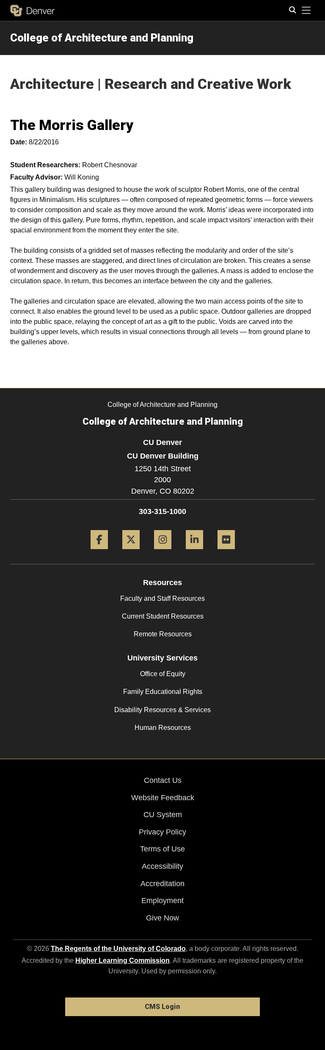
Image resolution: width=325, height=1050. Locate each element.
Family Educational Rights (162, 691)
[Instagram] (163, 552)
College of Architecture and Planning (101, 37)
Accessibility (162, 866)
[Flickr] (226, 552)
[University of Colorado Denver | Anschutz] (32, 11)
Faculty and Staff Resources (162, 598)
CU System (162, 814)
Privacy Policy (162, 832)
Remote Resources (163, 634)
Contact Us (163, 780)
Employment (162, 900)
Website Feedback (162, 797)
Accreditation (162, 883)
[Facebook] (99, 552)
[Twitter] (131, 552)
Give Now (162, 918)
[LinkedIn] (194, 552)
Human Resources (163, 727)
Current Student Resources (163, 616)
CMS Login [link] (162, 1007)
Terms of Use (162, 849)
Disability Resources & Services (162, 709)
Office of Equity (162, 673)
